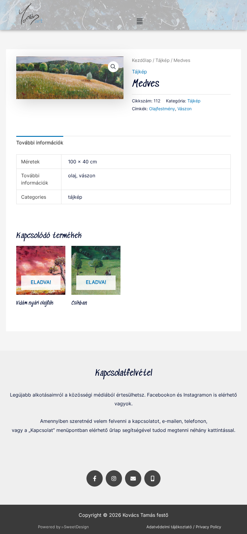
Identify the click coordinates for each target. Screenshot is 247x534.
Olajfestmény (162, 108)
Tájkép (162, 60)
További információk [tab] (39, 143)
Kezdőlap (142, 60)
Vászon (184, 108)
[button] (139, 21)
